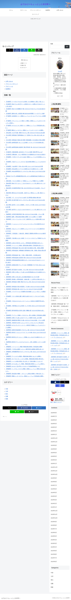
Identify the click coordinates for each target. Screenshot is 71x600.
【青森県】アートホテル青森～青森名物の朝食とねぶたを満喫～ (23, 356)
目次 (22, 60)
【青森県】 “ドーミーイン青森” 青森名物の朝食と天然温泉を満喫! (23, 346)
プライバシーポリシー (11, 84)
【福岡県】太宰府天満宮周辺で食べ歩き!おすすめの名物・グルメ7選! (24, 214)
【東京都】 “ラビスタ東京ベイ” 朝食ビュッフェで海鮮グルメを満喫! (24, 181)
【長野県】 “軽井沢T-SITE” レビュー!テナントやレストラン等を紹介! (24, 322)
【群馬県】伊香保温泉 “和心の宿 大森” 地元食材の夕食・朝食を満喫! (24, 248)
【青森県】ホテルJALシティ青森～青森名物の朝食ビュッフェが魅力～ (25, 364)
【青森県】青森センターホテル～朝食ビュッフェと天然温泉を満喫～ (24, 376)
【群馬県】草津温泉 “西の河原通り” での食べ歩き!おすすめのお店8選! (25, 286)
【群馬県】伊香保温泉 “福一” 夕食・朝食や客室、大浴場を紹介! (23, 255)
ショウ (60, 71)
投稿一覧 (23, 65)
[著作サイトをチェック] (58, 96)
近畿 (6, 396)
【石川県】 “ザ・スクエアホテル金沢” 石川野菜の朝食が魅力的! (23, 197)
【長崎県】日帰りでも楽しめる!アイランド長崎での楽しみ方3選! (23, 317)
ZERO (55, 369)
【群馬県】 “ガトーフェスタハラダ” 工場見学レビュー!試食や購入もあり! (60, 298)
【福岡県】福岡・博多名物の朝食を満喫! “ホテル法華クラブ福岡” (23, 216)
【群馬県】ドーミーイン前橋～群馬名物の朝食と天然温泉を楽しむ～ (24, 245)
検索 (51, 43)
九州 (6, 391)
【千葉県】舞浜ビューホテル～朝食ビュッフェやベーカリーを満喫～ (24, 130)
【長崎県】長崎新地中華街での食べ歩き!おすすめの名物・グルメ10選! (25, 320)
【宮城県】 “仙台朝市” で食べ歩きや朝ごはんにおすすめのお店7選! (24, 166)
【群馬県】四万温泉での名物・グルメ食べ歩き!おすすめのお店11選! (24, 269)
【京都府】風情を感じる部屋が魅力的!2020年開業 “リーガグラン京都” (25, 113)
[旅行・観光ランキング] (57, 399)
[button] (38, 50)
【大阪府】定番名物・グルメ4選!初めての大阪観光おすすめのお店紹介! (25, 154)
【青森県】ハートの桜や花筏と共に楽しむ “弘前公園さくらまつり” (24, 361)
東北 (6, 394)
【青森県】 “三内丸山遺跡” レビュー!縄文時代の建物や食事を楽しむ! (24, 349)
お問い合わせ (9, 81)
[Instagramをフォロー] (62, 96)
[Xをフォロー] (60, 96)
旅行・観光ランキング (56, 402)
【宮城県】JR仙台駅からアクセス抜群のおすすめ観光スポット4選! (24, 169)
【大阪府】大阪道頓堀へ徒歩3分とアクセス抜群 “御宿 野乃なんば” (24, 152)
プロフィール (9, 86)
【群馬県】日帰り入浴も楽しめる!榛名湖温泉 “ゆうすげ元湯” (22, 277)
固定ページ (24, 63)
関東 (6, 398)
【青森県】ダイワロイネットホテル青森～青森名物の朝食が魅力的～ (24, 359)
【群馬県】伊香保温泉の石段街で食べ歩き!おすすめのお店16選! (23, 257)
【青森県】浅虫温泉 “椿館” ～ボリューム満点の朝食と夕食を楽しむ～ (24, 373)
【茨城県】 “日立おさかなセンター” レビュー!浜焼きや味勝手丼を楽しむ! (60, 320)
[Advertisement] (35, 29)
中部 (6, 389)
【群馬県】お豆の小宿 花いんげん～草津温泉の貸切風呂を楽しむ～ (24, 243)
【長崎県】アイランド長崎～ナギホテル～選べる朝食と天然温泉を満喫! (25, 315)
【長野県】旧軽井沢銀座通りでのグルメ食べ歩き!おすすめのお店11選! (25, 330)
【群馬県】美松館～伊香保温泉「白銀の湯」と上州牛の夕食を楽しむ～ (25, 279)
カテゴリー (24, 67)
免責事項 (7, 89)
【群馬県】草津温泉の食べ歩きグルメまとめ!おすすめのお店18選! (24, 289)
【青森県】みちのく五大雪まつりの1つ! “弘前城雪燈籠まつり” (22, 366)
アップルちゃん (58, 337)
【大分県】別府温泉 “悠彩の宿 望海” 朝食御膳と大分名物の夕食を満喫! (25, 140)
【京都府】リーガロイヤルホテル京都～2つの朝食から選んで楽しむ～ (25, 101)
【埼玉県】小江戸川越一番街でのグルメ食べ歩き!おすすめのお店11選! (25, 132)
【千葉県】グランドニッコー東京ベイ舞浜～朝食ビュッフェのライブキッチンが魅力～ (59, 312)
